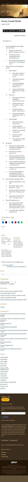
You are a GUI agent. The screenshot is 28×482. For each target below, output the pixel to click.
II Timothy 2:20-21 (20, 159)
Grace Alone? (3, 293)
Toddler (2, 380)
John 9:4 (22, 207)
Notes (1, 365)
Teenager (2, 378)
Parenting (2, 368)
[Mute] (19, 30)
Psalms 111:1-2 (16, 86)
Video (1, 388)
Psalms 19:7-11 (16, 123)
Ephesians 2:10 (13, 212)
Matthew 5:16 (21, 176)
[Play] (4, 30)
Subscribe (5, 417)
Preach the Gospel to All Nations (8, 295)
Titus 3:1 (18, 187)
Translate (11, 284)
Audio (7, 262)
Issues (2, 363)
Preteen (2, 376)
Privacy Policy (4, 456)
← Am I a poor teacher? (7, 265)
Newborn (2, 373)
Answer (2, 357)
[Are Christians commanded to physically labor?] (19, 242)
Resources (3, 384)
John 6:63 (15, 134)
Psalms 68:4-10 (21, 111)
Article (2, 359)
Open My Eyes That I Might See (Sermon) (10, 348)
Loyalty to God (4, 297)
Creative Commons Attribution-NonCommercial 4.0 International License (14, 468)
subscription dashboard (7, 426)
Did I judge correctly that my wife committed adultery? (14, 330)
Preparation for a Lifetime (7, 382)
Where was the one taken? (7, 291)
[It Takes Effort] (7, 241)
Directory (3, 452)
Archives (2, 307)
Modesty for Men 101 (5, 323)
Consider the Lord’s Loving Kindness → (17, 266)
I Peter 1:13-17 (15, 152)
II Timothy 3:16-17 (14, 165)
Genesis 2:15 (17, 52)
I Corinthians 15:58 (17, 197)
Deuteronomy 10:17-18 (18, 101)
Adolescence (3, 369)
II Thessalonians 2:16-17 (17, 148)
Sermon (12, 262)
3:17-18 (22, 52)
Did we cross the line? (5, 342)
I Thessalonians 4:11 (15, 57)
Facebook (5, 399)
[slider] (23, 30)
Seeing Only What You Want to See (9, 299)
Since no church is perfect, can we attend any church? (13, 338)
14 (15, 169)
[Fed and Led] (7, 253)
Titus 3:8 (12, 169)
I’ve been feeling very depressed (8, 327)
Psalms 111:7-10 (21, 127)
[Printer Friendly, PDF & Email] (8, 217)
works (21, 262)
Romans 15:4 (16, 132)
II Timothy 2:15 (17, 140)
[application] (14, 30)
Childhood (3, 371)
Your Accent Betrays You (6, 345)
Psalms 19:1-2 (16, 80)
